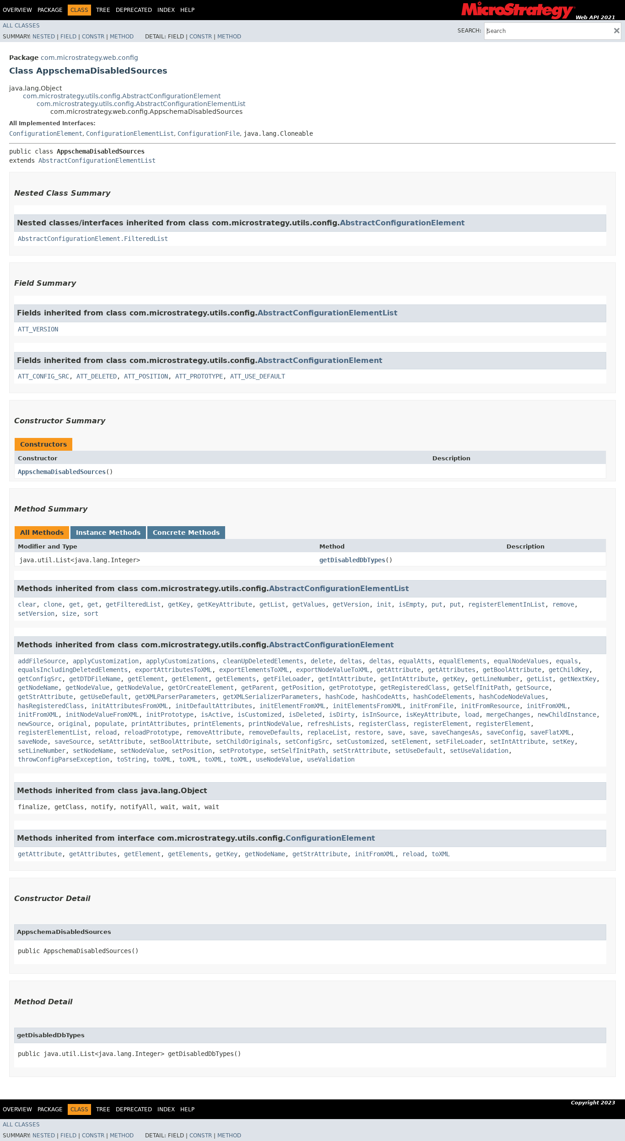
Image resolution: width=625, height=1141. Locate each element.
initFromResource (490, 705)
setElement (409, 741)
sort (91, 613)
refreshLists (329, 723)
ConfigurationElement (45, 133)
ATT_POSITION (146, 376)
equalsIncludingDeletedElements (73, 669)
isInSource (380, 714)
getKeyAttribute (224, 604)
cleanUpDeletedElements (263, 661)
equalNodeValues (521, 661)
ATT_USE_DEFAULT (257, 376)
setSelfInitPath (297, 750)
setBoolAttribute (179, 741)
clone (52, 604)
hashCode (340, 696)
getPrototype (351, 687)
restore (367, 732)
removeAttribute (213, 732)
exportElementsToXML (254, 669)
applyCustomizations (181, 661)
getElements (236, 678)
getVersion (351, 604)
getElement (146, 678)
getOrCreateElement (201, 687)
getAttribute (398, 669)
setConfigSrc (307, 741)
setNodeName (93, 750)
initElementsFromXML (367, 705)
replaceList (327, 732)
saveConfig (504, 732)
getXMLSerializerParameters (270, 696)
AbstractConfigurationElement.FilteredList (93, 238)
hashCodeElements (442, 696)
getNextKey (578, 678)
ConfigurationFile (209, 133)
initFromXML (547, 705)
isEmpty (411, 604)
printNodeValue (274, 723)
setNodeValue (142, 750)
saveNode (32, 741)
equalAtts (415, 661)
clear (27, 604)
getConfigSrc (40, 678)
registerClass (382, 723)
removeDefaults (274, 732)
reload (106, 732)
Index (166, 10)
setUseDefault (418, 750)
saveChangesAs (455, 732)
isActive (215, 714)
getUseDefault (104, 696)
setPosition (192, 750)
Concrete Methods (186, 532)
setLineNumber (41, 750)
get (74, 604)
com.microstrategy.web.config (89, 57)
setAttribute (120, 741)
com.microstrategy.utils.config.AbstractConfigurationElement (122, 96)
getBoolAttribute (512, 669)
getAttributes (451, 669)
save (395, 732)
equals (567, 661)
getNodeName (38, 687)
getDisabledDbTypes (352, 560)
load (471, 714)
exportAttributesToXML (173, 669)
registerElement (440, 723)
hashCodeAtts (384, 696)
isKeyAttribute (431, 714)
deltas (351, 661)
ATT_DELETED (96, 376)
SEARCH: (469, 30)
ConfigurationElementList (130, 133)
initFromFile (431, 705)
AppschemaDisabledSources (62, 471)
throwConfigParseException (63, 759)
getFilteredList (133, 604)
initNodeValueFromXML (102, 714)
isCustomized (259, 714)
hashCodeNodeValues (512, 696)
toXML (162, 759)
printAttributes (158, 723)
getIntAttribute (345, 678)
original (72, 723)
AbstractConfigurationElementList (97, 160)
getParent (257, 687)
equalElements (462, 661)
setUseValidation (479, 750)
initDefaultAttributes (213, 705)
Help (187, 10)
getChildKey (569, 669)
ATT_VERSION (38, 329)
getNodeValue (87, 687)
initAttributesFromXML (129, 705)
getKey (179, 604)
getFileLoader (287, 678)
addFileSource (41, 661)
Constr (93, 36)
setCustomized (360, 741)
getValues (308, 604)
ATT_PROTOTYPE (199, 376)
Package (50, 10)
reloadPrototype (151, 732)
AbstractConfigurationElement (402, 223)
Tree (103, 10)
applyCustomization (106, 661)
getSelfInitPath (480, 687)
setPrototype (241, 750)
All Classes (21, 25)
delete (322, 661)
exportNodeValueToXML (332, 669)
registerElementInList (506, 604)
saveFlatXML (550, 732)
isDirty (342, 714)
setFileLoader (459, 741)
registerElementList (52, 732)
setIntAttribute (517, 741)
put (436, 604)
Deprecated (134, 10)
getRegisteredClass (413, 687)
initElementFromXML (292, 705)
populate (109, 723)
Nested (43, 36)
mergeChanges (508, 714)
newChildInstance (567, 714)
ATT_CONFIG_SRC (43, 376)
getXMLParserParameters (175, 696)
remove (563, 604)
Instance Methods (108, 532)
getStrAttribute (45, 696)
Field (68, 36)
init (384, 604)
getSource (532, 687)
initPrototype (170, 714)
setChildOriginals (247, 741)
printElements (217, 723)
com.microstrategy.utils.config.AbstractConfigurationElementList (141, 103)
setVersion (36, 613)
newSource (34, 723)
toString (131, 759)
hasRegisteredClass (51, 705)
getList (272, 604)
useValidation (331, 759)
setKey (563, 741)
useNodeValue (278, 759)
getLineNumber (495, 678)
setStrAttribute (360, 750)
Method (122, 36)
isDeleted (305, 714)
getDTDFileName (94, 678)
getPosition (301, 687)
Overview (17, 10)
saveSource (72, 741)
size (69, 613)
